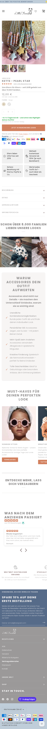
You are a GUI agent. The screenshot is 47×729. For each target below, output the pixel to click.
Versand (5, 654)
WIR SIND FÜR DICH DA (10, 212)
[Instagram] (12, 699)
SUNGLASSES (10, 460)
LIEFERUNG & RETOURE (10, 205)
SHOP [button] (4, 684)
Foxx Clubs (23, 134)
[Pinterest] (8, 699)
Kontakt (5, 669)
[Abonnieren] (43, 623)
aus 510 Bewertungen (12, 523)
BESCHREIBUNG (7, 190)
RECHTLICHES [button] (8, 639)
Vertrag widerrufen (10, 661)
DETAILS (5, 197)
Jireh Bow (6, 78)
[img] (24, 520)
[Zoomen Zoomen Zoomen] (23, 42)
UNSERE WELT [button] (7, 677)
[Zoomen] (6, 60)
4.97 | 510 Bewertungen (23, 84)
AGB (3, 646)
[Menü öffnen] (5, 11)
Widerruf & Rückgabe (10, 657)
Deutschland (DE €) (13, 709)
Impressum (6, 665)
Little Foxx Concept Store (16, 723)
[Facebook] (3, 699)
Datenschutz (7, 650)
